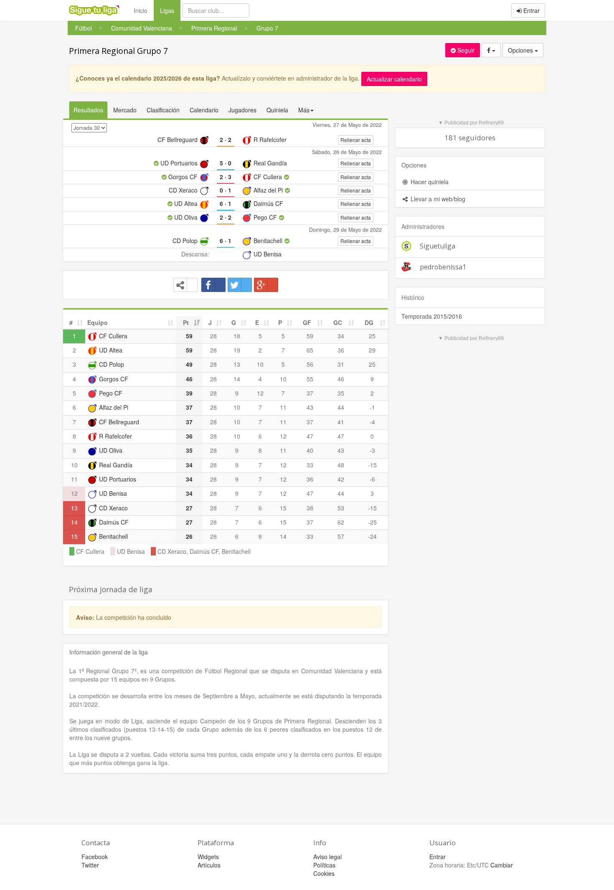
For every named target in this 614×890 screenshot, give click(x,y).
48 (340, 465)
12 (260, 393)
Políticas (324, 865)
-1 (372, 407)
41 (340, 422)
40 (310, 450)
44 (340, 407)
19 (236, 350)
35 (340, 393)
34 (340, 336)
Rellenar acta (355, 139)
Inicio (140, 10)
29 (372, 350)
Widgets (208, 856)
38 (310, 508)
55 (310, 379)
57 (340, 536)
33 (310, 465)
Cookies (324, 873)
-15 (372, 465)
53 (340, 508)
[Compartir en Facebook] (213, 285)
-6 (372, 479)
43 (310, 407)
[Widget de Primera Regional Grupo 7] (185, 285)
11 (283, 407)
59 (310, 336)
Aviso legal (327, 856)
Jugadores (242, 110)
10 (260, 364)
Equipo (97, 322)
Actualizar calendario (394, 79)
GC (337, 322)
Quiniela (277, 110)
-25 (372, 522)
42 (340, 479)
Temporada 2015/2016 (431, 316)
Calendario (204, 110)
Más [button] (304, 110)
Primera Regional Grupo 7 (118, 50)
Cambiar (501, 865)
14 (236, 379)
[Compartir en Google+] (266, 285)
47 (310, 436)
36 (340, 350)
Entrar (531, 10)
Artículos (209, 865)
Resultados (88, 110)
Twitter (90, 865)
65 (310, 350)
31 (340, 364)
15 (283, 508)
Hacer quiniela (429, 181)
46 (340, 379)
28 (213, 336)
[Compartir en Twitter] (240, 285)
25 (372, 336)
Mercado (125, 110)
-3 (372, 450)
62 (340, 522)
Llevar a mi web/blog (437, 199)
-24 (372, 536)
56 (310, 364)
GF (307, 322)
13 (236, 364)
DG (369, 322)
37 (310, 393)
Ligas (170, 10)
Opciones (521, 50)
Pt (186, 322)
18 (236, 336)
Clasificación (163, 110)
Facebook (94, 856)
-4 (372, 422)
